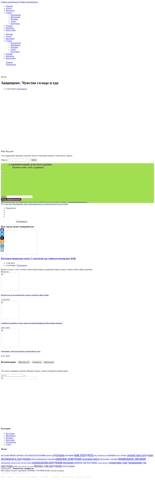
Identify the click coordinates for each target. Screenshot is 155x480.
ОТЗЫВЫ (55, 477)
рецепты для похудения (85, 462)
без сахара (5, 455)
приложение (6, 463)
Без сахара (10, 433)
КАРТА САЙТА (84, 477)
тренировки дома (118, 462)
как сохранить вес (100, 455)
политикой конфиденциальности (77, 202)
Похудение (15, 24)
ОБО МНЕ (6, 477)
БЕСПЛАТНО (32, 477)
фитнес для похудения (48, 465)
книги (118, 455)
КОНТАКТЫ (67, 477)
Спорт (13, 21)
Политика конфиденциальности (14, 473)
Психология (16, 15)
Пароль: (4, 160)
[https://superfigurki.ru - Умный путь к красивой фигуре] (10, 2)
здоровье (58, 455)
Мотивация (15, 17)
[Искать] (25, 375)
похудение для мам (108, 459)
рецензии (68, 462)
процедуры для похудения (21, 463)
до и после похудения (35, 455)
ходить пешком (68, 466)
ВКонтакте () (24, 362)
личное (123, 455)
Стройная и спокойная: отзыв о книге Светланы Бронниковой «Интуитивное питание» (31, 323)
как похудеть (10, 204)
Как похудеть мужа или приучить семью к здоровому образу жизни (25, 295)
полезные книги (90, 458)
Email (3, 197)
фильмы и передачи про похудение (23, 466)
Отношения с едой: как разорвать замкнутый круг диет (20, 351)
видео (13, 455)
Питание (14, 19)
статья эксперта (102, 463)
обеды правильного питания (43, 459)
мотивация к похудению (16, 458)
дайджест (20, 455)
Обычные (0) (48, 362)
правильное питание (40, 204)
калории (112, 455)
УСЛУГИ (19, 477)
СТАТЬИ (44, 477)
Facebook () (37, 362)
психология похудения (58, 204)
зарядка (49, 455)
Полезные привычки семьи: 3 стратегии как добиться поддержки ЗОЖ (38, 258)
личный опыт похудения (140, 455)
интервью (69, 455)
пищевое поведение (24, 204)
